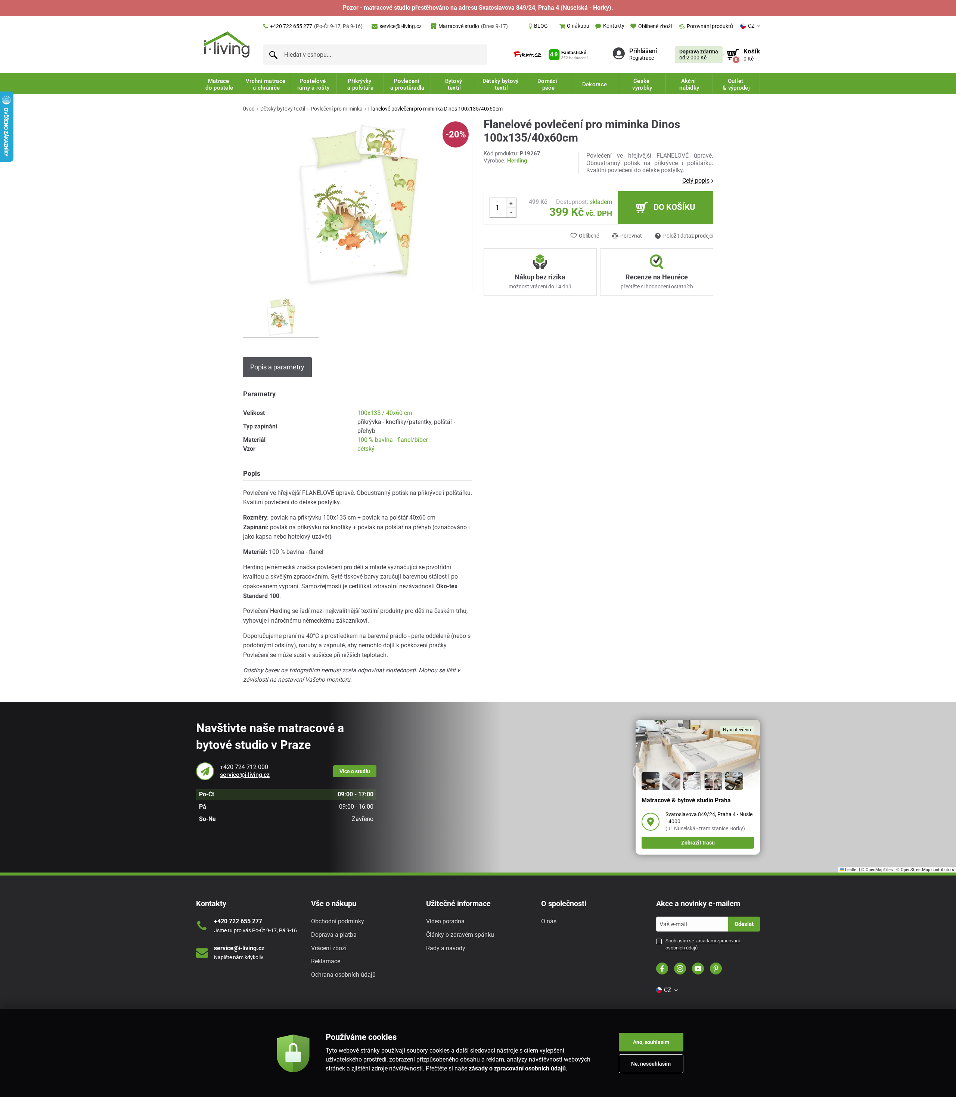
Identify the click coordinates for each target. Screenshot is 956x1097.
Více (354, 771)
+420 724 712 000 (244, 767)
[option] (281, 317)
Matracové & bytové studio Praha (686, 800)
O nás (548, 921)
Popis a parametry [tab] (277, 367)
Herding (517, 160)
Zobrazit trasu (698, 843)
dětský (366, 448)
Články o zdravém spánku (460, 934)
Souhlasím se (702, 944)
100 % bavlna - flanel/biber (392, 439)
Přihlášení (643, 51)
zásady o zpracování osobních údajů (517, 1068)
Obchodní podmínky (337, 921)
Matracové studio (473, 26)
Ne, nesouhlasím (651, 1064)
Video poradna (445, 921)
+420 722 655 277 (316, 26)
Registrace (641, 58)
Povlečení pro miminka (337, 109)
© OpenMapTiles (877, 869)
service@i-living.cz (400, 26)
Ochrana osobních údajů (343, 974)
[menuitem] (538, 26)
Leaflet (851, 869)
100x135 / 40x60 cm (384, 412)
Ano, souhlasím (651, 1042)
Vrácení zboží (329, 948)
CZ (751, 26)
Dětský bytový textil (282, 109)
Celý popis (696, 180)
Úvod (249, 109)
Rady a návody (445, 948)
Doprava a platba (334, 934)
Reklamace (325, 961)
